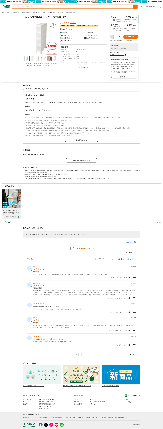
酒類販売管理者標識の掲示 (47, 404)
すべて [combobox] (111, 259)
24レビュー (73, 23)
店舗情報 (25, 404)
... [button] (84, 354)
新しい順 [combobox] (130, 259)
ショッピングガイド (80, 399)
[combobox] (71, 6)
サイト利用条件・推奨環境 (98, 401)
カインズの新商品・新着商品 (110, 386)
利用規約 (76, 401)
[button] (135, 7)
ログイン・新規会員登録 (148, 6)
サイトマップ (27, 401)
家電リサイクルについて (46, 406)
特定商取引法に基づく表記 (47, 399)
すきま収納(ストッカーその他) (47, 12)
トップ (3, 12)
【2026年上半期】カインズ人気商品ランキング (77, 386)
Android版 (128, 402)
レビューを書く (129, 252)
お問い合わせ (124, 77)
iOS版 (126, 399)
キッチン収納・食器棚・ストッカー (28, 12)
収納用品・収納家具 (12, 12)
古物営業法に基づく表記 (46, 401)
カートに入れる (131, 36)
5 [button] (87, 354)
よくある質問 (78, 404)
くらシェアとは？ (156, 222)
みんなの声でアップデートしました (33, 386)
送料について (113, 52)
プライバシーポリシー (96, 399)
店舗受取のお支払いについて (117, 55)
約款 (42, 234)
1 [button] (76, 354)
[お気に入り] (53, 26)
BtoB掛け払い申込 (44, 408)
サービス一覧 (27, 399)
